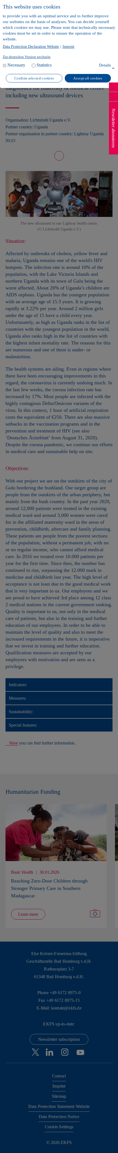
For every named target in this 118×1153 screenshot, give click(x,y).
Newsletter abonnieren (113, 128)
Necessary (16, 65)
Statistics (44, 65)
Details (105, 65)
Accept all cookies (87, 78)
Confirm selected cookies (34, 78)
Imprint (68, 47)
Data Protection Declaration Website (31, 47)
